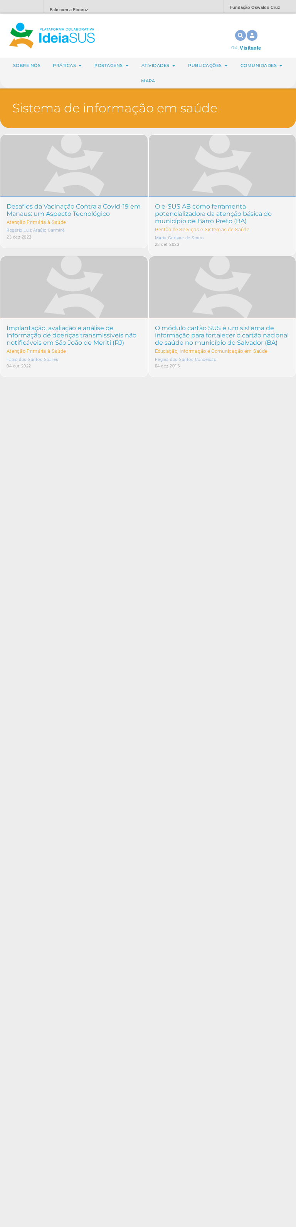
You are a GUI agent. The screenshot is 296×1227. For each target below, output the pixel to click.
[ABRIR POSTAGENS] (127, 65)
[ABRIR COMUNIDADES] (281, 65)
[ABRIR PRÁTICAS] (80, 65)
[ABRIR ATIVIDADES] (174, 65)
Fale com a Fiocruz (69, 9)
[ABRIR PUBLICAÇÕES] (226, 65)
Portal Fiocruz (19, 6)
